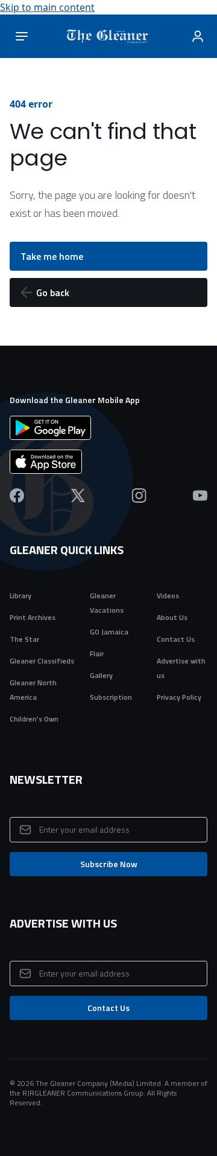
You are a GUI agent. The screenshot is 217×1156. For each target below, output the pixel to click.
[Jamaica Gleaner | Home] (110, 36)
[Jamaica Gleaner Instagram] (138, 495)
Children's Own (34, 719)
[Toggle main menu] (22, 36)
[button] (108, 292)
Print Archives (32, 617)
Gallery (101, 675)
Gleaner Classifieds (42, 661)
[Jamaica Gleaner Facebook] (17, 495)
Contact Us (176, 639)
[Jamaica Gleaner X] (78, 495)
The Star (24, 639)
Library (20, 595)
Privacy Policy (179, 697)
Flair (97, 653)
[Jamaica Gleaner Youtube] (200, 495)
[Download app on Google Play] (108, 428)
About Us (172, 617)
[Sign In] (198, 36)
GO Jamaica (109, 632)
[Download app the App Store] (108, 462)
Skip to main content (47, 7)
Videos (168, 595)
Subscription (111, 697)
